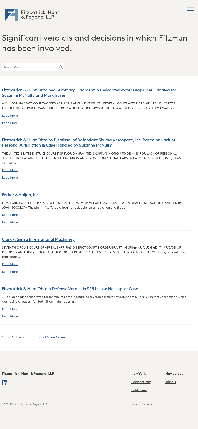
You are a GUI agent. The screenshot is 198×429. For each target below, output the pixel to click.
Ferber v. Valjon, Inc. (21, 194)
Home (134, 404)
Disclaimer (147, 404)
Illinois (170, 382)
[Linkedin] (5, 383)
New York (138, 373)
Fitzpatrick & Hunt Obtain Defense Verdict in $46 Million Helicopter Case (70, 288)
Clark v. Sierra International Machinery (38, 239)
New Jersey (174, 373)
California (139, 390)
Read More (10, 115)
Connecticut (141, 382)
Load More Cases (51, 337)
